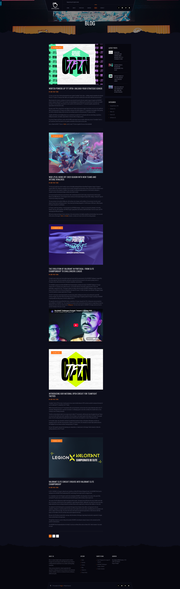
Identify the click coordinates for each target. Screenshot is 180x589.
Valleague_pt (70, 305)
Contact (102, 8)
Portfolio (81, 8)
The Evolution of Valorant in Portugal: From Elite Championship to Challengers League (71, 270)
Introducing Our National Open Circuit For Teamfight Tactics (73, 395)
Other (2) (112, 112)
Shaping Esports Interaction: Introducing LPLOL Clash (118, 67)
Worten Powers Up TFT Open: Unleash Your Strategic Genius (75, 88)
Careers (89, 8)
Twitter (64, 124)
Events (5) (112, 114)
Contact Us (84, 570)
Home (68, 8)
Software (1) (113, 117)
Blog (96, 8)
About (74, 8)
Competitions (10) (114, 106)
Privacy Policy (84, 572)
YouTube (66, 216)
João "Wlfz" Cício (54, 92)
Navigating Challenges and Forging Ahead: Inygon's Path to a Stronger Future (118, 55)
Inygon (61, 585)
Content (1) (112, 109)
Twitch (62, 216)
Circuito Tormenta (101, 569)
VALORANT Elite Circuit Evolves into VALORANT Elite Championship (71, 483)
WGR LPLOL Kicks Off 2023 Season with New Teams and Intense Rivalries (72, 178)
